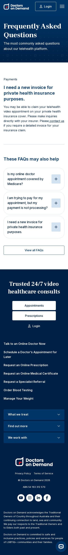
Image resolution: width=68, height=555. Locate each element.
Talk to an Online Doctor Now (24, 344)
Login (48, 6)
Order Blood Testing (18, 390)
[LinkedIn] (38, 497)
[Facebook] (47, 497)
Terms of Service (43, 473)
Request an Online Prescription (26, 365)
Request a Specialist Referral (24, 382)
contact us (56, 121)
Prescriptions (34, 316)
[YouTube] (21, 497)
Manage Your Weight (18, 398)
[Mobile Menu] (62, 6)
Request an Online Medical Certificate (31, 373)
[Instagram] (29, 497)
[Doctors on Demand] (16, 6)
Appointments (34, 305)
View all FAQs (34, 250)
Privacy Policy (23, 473)
